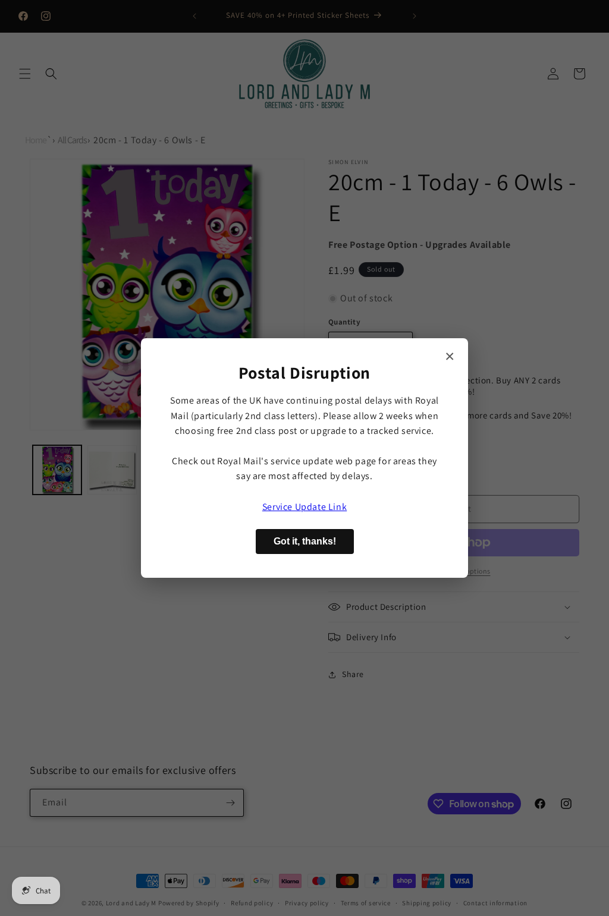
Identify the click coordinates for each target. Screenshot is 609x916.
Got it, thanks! (305, 541)
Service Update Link (304, 507)
